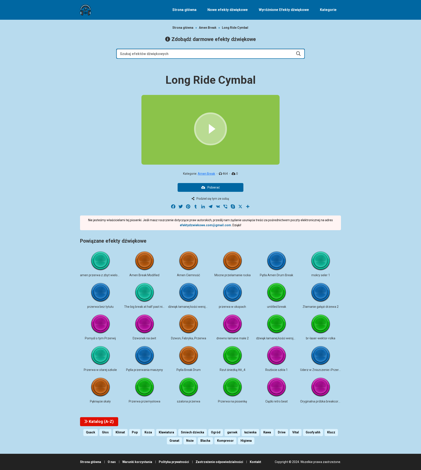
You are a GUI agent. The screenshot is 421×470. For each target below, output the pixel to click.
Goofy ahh (313, 432)
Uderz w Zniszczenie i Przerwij (321, 370)
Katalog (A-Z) (101, 421)
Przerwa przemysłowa (144, 401)
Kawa (267, 432)
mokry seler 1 (320, 275)
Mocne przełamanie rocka (232, 275)
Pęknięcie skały (100, 401)
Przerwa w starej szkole (100, 370)
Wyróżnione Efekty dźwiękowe (284, 10)
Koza (148, 432)
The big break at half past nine (145, 306)
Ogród (215, 432)
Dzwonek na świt (144, 338)
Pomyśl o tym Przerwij (100, 338)
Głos (105, 432)
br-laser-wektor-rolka (320, 338)
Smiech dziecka (192, 432)
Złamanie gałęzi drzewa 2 (321, 306)
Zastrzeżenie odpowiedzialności (219, 462)
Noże (190, 440)
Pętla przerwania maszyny (144, 370)
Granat (174, 440)
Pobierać (213, 187)
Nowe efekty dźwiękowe (227, 10)
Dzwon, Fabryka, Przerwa (188, 338)
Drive (281, 432)
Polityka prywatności (174, 462)
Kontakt (255, 462)
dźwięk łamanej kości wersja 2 (189, 306)
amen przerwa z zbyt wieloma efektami (108, 275)
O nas (112, 462)
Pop (135, 432)
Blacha (205, 440)
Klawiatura (166, 432)
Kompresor (225, 440)
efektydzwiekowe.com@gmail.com (205, 225)
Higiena (246, 440)
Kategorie (328, 10)
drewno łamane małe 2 (232, 338)
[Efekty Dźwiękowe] (85, 9)
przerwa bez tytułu (100, 306)
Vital (295, 432)
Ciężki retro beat (276, 401)
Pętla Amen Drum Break (276, 275)
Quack (90, 432)
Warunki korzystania (137, 462)
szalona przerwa (188, 401)
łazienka (250, 432)
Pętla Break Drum (189, 370)
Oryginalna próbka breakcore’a (321, 401)
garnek (232, 432)
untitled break (276, 306)
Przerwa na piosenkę (232, 401)
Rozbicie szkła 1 (276, 370)
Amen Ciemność (188, 275)
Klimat (120, 432)
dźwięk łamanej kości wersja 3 (277, 338)
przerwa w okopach (232, 306)
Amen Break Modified (144, 275)
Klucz (331, 432)
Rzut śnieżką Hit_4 (232, 370)
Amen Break (207, 27)
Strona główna (184, 10)
